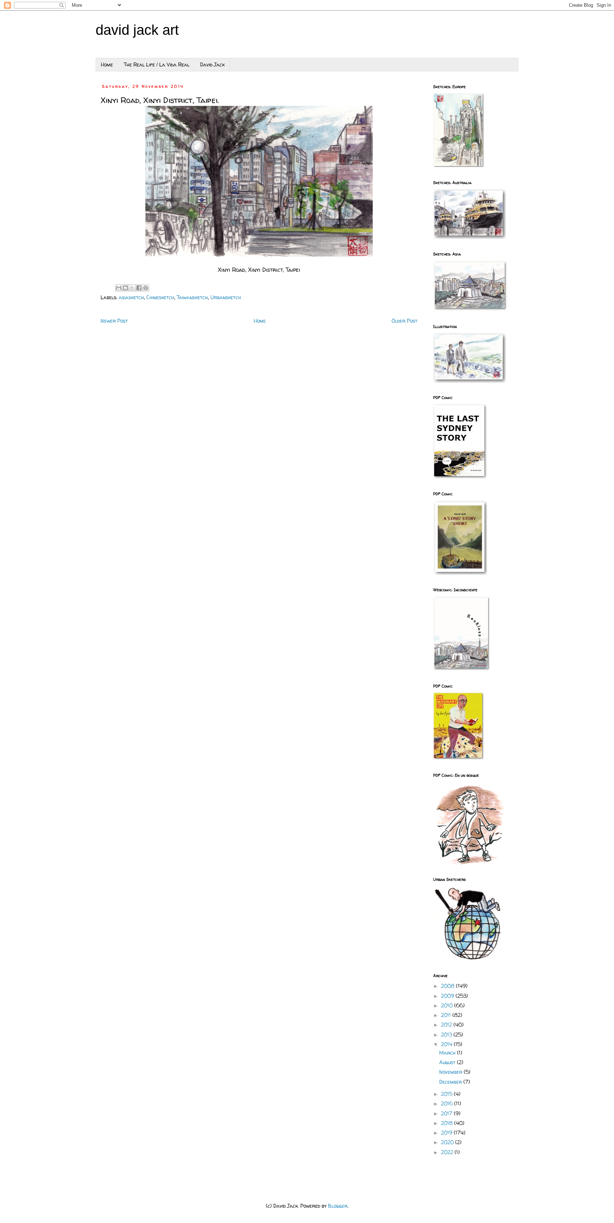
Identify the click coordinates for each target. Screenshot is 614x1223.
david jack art (137, 30)
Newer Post (114, 320)
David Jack (212, 64)
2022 (447, 1152)
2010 (447, 1005)
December (451, 1081)
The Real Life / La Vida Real (156, 64)
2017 (447, 1113)
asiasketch (131, 297)
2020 (448, 1142)
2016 (447, 1103)
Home (107, 64)
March (448, 1052)
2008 (448, 985)
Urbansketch (225, 297)
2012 (447, 1024)
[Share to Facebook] (138, 287)
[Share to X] (132, 287)
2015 (447, 1093)
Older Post (405, 320)
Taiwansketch (192, 297)
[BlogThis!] (125, 287)
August (448, 1062)
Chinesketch (160, 297)
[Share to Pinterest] (145, 287)
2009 (448, 995)
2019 (447, 1132)
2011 (446, 1015)
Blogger (338, 1205)
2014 (447, 1044)
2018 (447, 1123)
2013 (447, 1034)
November (451, 1071)
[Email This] (118, 287)
